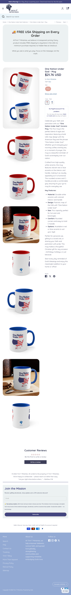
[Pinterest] (56, 540)
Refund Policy (8, 567)
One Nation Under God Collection (18, 22)
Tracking (6, 552)
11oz (48, 89)
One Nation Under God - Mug (38, 22)
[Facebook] (49, 540)
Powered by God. (28, 590)
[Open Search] (3, 17)
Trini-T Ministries (51, 79)
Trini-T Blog (7, 556)
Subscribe (35, 514)
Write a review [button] (35, 462)
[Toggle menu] (3, 8)
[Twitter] (59, 540)
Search (5, 541)
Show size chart (51, 94)
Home (4, 22)
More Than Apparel (10, 559)
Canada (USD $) (59, 584)
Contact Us (7, 548)
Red (47, 103)
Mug (49, 81)
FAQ (4, 545)
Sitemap (6, 570)
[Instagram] (52, 540)
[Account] (62, 8)
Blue (52, 103)
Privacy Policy (8, 563)
